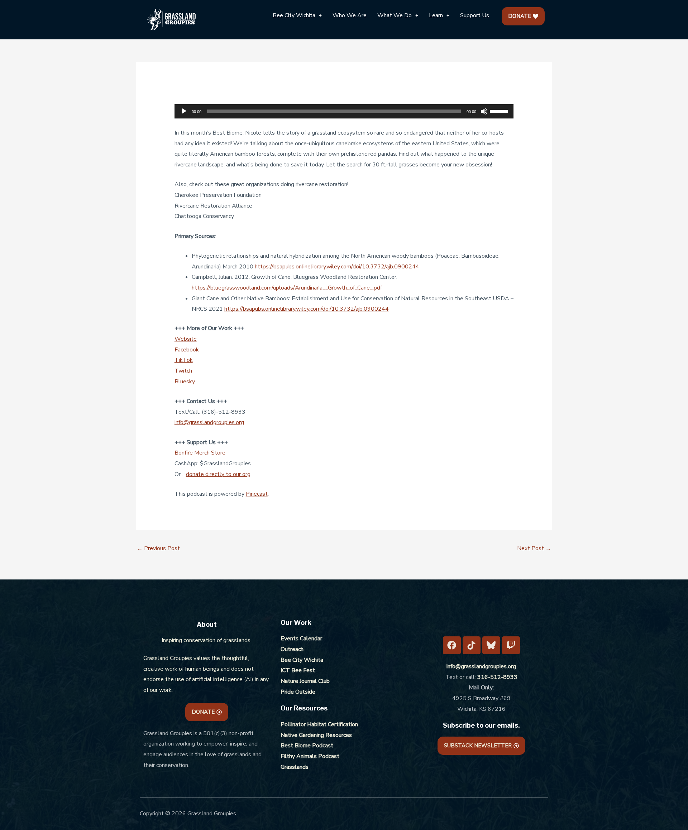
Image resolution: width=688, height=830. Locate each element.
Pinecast (257, 494)
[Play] (183, 111)
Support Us (474, 15)
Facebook (187, 350)
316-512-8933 (497, 677)
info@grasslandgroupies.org (209, 422)
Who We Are (350, 15)
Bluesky (185, 381)
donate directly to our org (218, 474)
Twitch (183, 371)
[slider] (500, 110)
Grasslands (295, 767)
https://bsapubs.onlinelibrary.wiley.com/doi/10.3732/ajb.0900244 (337, 267)
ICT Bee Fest (298, 670)
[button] (297, 15)
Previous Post (158, 548)
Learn (436, 15)
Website (186, 339)
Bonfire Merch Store (200, 453)
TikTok (184, 360)
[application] (344, 111)
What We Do (394, 15)
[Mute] (484, 111)
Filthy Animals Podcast (310, 756)
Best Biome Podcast (307, 745)
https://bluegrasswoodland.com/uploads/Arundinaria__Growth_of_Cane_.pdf (287, 288)
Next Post (534, 548)
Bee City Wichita (294, 15)
